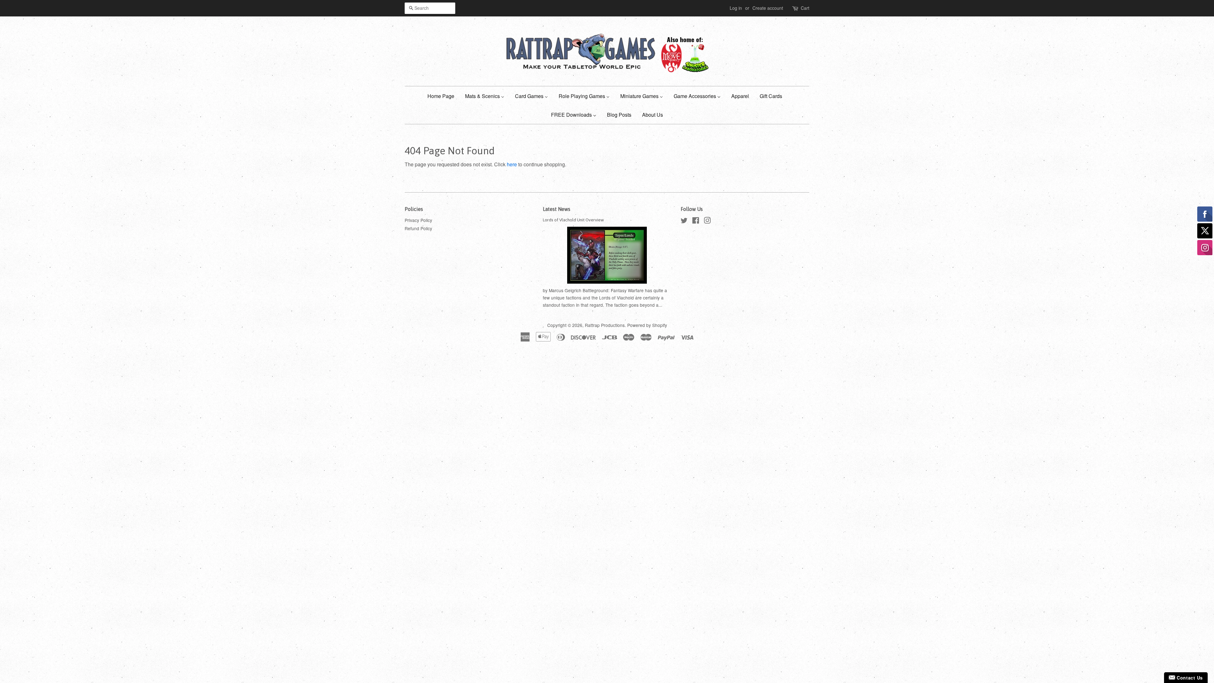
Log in (736, 8)
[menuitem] (443, 95)
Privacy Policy (418, 220)
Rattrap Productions (605, 325)
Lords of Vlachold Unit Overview (573, 219)
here (512, 164)
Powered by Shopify (647, 325)
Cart (805, 8)
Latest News (556, 209)
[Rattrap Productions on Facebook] (695, 221)
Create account (767, 8)
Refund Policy (418, 228)
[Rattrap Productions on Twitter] (684, 221)
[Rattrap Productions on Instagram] (707, 221)
